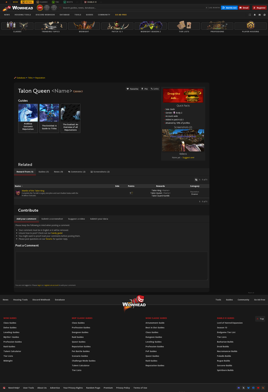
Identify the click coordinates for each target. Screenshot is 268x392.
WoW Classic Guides (156, 318)
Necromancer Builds (227, 351)
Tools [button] (78, 15)
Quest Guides (78, 341)
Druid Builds (223, 346)
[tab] (25, 171)
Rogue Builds (223, 360)
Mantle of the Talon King (33, 190)
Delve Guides (9, 327)
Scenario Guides (80, 356)
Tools (218, 299)
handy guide (56, 233)
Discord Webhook (45, 15)
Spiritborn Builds (225, 370)
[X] (243, 388)
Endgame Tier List (226, 332)
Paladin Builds (224, 356)
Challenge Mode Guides (83, 360)
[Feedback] (260, 15)
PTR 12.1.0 (46, 7)
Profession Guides (12, 341)
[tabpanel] (111, 190)
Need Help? (14, 387)
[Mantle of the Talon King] (18, 193)
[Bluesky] (248, 388)
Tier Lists (8, 356)
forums (49, 239)
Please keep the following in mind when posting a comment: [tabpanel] (47, 255)
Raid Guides (9, 346)
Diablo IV (92, 2)
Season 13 (222, 327)
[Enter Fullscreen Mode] (250, 15)
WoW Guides (9, 318)
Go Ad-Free (121, 15)
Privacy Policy (123, 387)
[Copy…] (196, 180)
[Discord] (239, 388)
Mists (70, 2)
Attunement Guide (155, 322)
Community (104, 15)
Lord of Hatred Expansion (230, 322)
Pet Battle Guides (81, 351)
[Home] (18, 7)
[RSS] (263, 388)
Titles (30, 77)
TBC (57, 2)
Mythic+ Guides (11, 337)
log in (40, 285)
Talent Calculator (12, 351)
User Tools (28, 387)
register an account (51, 285)
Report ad (251, 292)
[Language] (264, 15)
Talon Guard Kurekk (160, 195)
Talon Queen (160, 193)
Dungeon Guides (80, 332)
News (7, 15)
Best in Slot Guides (155, 327)
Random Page (93, 387)
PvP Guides (151, 351)
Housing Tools (20, 299)
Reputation (40, 77)
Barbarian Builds (225, 341)
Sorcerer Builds (224, 365)
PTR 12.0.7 (54, 7)
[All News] (6, 2)
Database (65, 15)
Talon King (161, 190)
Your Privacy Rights (73, 387)
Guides (89, 15)
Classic (44, 2)
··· (77, 2)
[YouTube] (258, 388)
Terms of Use (140, 387)
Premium (108, 387)
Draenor (194, 194)
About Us (42, 387)
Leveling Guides (11, 332)
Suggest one (188, 157)
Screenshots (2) (183, 127)
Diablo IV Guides (225, 318)
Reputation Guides (81, 346)
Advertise (55, 387)
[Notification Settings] (255, 15)
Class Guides (9, 322)
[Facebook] (253, 388)
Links (156, 88)
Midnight (8, 360)
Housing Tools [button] (23, 15)
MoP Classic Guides (82, 318)
